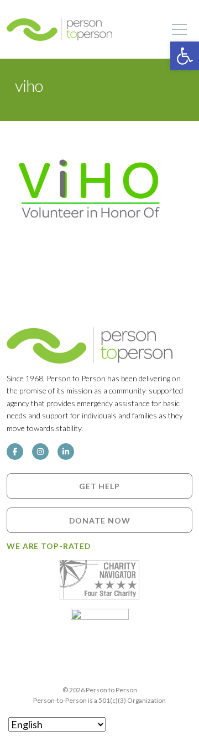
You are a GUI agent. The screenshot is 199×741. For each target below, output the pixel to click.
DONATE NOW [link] (99, 520)
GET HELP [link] (99, 486)
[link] (184, 56)
